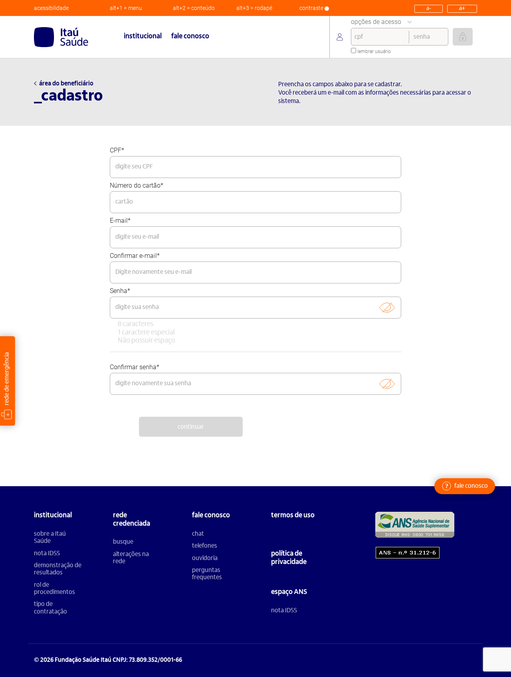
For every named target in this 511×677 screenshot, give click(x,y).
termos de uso (293, 515)
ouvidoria (205, 558)
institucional (143, 36)
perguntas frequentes (207, 574)
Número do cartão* (136, 185)
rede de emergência (7, 379)
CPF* (117, 150)
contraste (312, 8)
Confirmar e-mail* (135, 255)
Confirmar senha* (134, 367)
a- (428, 9)
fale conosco (190, 36)
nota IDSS (47, 553)
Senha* (120, 291)
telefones (204, 546)
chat (198, 534)
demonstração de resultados (57, 569)
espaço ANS (289, 592)
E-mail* (120, 220)
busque (123, 542)
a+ (462, 9)
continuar (191, 427)
